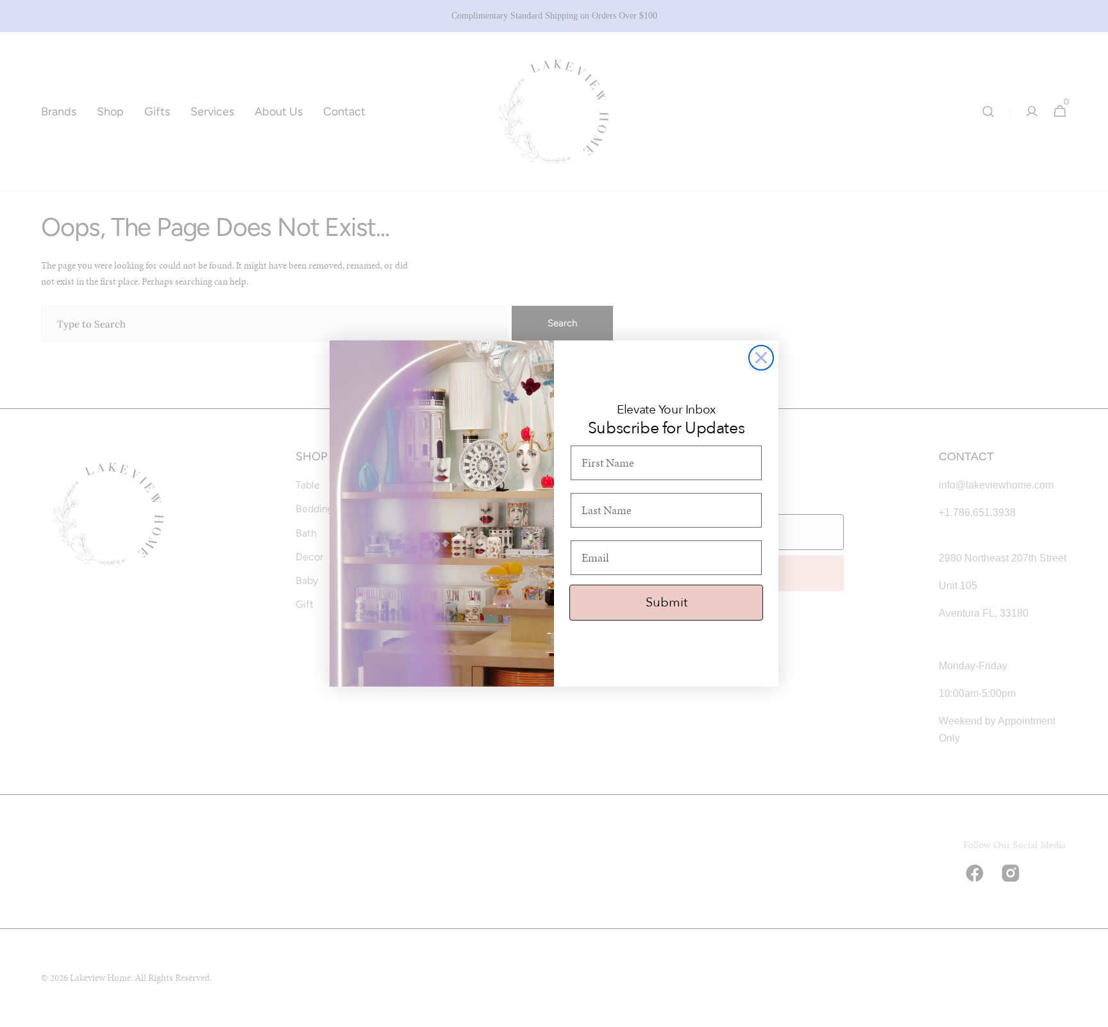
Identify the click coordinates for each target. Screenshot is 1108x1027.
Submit (666, 602)
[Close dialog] (761, 358)
